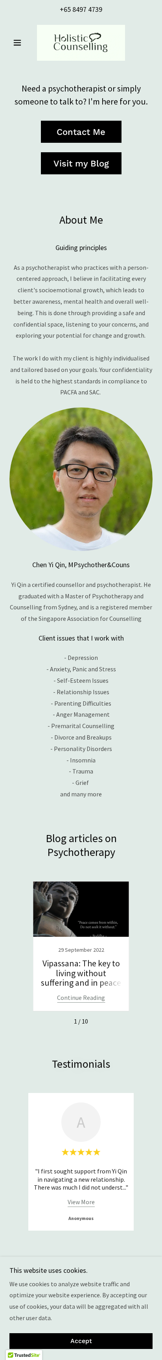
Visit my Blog (81, 163)
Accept (81, 1341)
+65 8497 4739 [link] (81, 9)
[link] (81, 42)
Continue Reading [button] (81, 997)
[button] (20, 42)
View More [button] (81, 1202)
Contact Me (81, 132)
